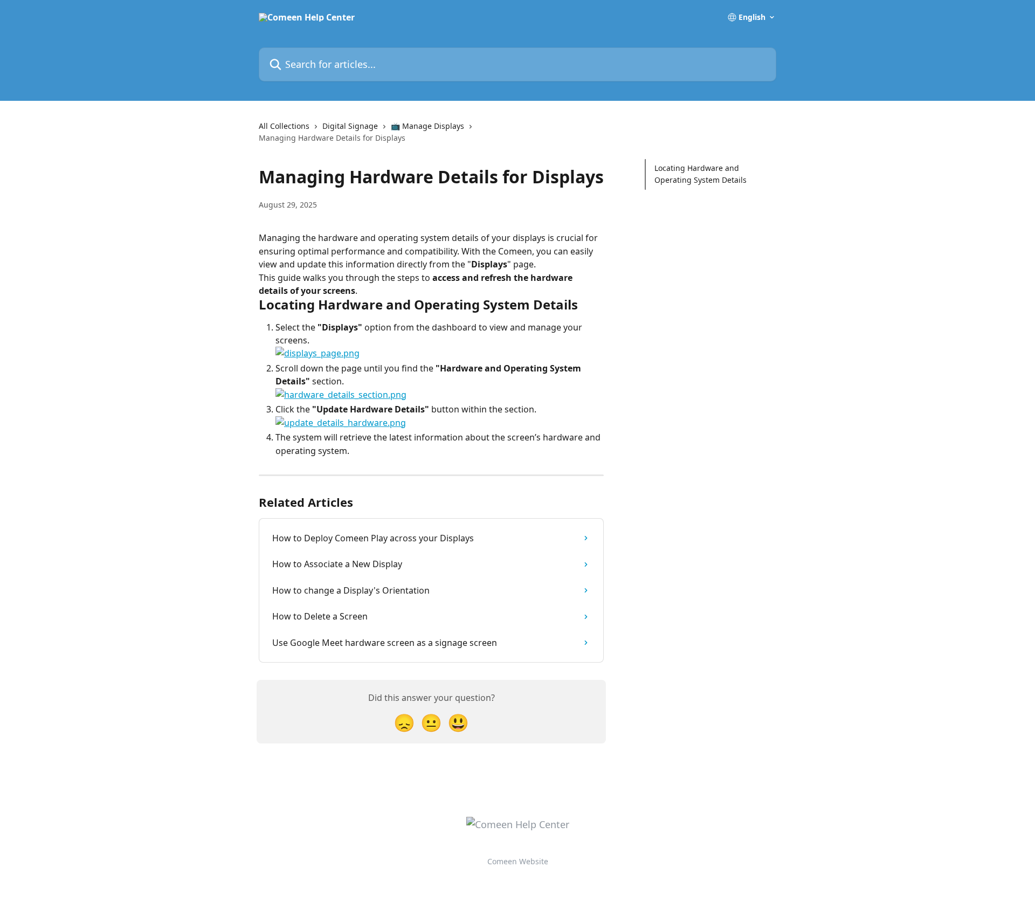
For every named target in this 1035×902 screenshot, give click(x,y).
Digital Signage (350, 126)
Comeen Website (517, 861)
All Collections (284, 126)
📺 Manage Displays (427, 126)
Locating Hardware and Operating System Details (700, 174)
